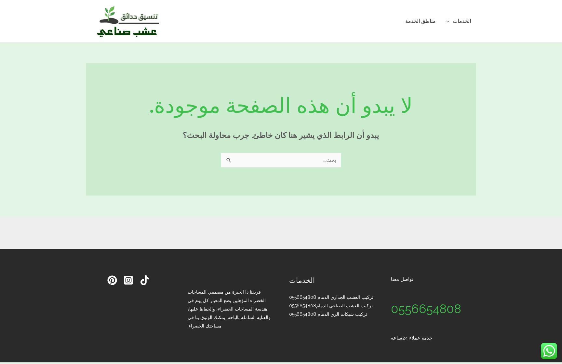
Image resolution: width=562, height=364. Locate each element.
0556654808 (426, 309)
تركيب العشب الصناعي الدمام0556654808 (331, 305)
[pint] (112, 280)
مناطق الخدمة (420, 21)
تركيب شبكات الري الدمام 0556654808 (328, 314)
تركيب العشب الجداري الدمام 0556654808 (331, 297)
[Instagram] (128, 280)
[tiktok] (145, 280)
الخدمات (462, 21)
